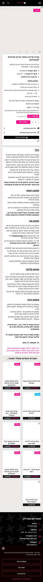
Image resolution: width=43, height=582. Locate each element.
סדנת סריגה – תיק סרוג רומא (31, 470)
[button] (3, 548)
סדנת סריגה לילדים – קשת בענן (31, 442)
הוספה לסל (23, 122)
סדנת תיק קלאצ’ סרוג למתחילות (11, 442)
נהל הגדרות (21, 573)
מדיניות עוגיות (26, 579)
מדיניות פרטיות (17, 579)
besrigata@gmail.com (28, 538)
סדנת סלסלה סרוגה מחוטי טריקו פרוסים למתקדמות (11, 383)
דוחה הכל (21, 567)
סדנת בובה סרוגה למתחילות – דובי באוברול (12, 413)
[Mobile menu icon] (39, 3)
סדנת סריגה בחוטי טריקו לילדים (31, 412)
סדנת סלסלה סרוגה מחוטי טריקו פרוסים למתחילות (11, 471)
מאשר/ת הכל (21, 561)
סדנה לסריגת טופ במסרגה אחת (31, 501)
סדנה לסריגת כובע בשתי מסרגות (31, 382)
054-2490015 (32, 545)
